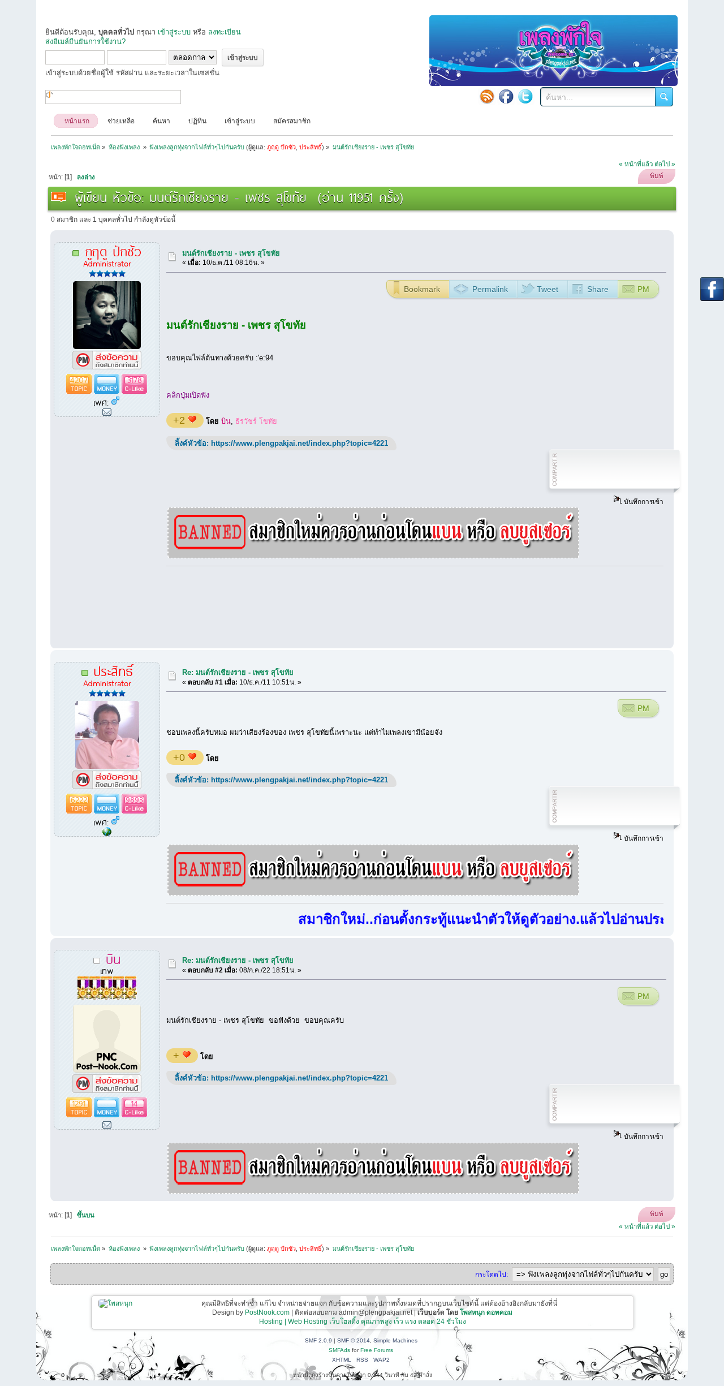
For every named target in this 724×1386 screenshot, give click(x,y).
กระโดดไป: (491, 1275)
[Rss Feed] (487, 96)
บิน (226, 421)
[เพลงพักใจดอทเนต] (106, 832)
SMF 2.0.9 (318, 1340)
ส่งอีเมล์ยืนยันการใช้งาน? (85, 41)
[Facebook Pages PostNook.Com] (506, 96)
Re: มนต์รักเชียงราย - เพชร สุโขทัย (238, 672)
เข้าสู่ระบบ (174, 32)
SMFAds (339, 1350)
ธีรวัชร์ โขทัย (256, 421)
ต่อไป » (664, 164)
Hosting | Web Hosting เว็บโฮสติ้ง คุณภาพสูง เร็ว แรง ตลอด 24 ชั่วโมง (362, 1321)
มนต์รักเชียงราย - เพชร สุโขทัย (231, 253)
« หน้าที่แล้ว (636, 164)
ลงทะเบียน (224, 32)
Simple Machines (395, 1340)
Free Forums (376, 1350)
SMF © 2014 (353, 1340)
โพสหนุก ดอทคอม (486, 1312)
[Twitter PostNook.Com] (525, 96)
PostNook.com (267, 1312)
